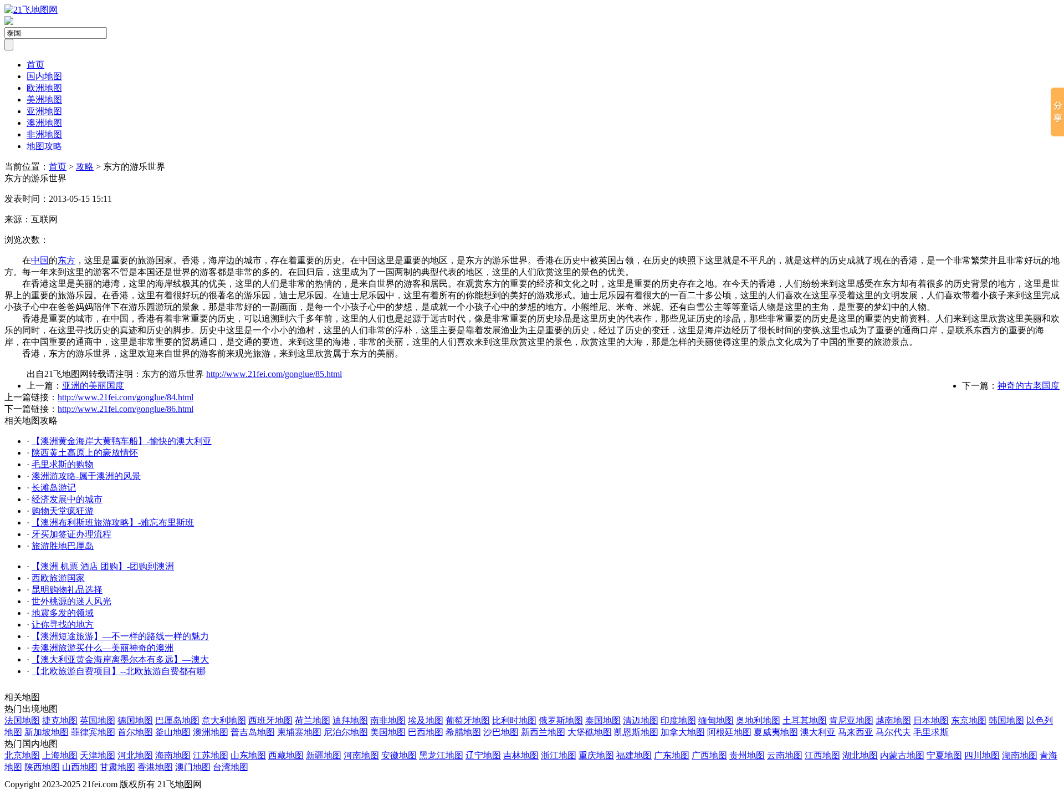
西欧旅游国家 (58, 578)
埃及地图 (425, 720)
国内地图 (44, 76)
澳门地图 (193, 767)
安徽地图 (399, 755)
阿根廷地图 (729, 732)
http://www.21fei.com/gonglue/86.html (125, 409)
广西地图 (709, 755)
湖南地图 (1019, 755)
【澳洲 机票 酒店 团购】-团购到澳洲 (103, 566)
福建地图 (634, 755)
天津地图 (97, 755)
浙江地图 (558, 755)
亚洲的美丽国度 (93, 385)
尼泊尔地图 (346, 732)
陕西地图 (42, 767)
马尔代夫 (893, 732)
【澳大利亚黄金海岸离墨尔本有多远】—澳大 (120, 659)
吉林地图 (521, 755)
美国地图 (388, 732)
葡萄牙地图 (468, 720)
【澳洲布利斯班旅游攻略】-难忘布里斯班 (113, 522)
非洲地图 (44, 134)
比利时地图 (514, 720)
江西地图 (822, 755)
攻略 (85, 166)
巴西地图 (425, 732)
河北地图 (135, 755)
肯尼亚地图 (851, 720)
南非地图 (388, 720)
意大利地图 (224, 720)
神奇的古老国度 (1029, 385)
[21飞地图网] (31, 9)
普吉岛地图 (253, 732)
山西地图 (80, 767)
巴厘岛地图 (177, 720)
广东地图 (671, 755)
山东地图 (248, 755)
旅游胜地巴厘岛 (63, 546)
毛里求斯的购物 (63, 464)
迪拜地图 (350, 720)
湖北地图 (860, 755)
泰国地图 (603, 720)
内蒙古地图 (902, 755)
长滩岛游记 (54, 487)
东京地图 (968, 720)
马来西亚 (855, 732)
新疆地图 (323, 755)
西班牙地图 (270, 720)
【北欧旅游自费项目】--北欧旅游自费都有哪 (119, 671)
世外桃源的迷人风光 (71, 601)
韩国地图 (1006, 720)
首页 (35, 64)
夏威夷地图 (776, 732)
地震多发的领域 (63, 613)
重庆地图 (596, 755)
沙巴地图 (501, 732)
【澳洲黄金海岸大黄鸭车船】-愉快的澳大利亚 (122, 441)
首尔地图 (135, 732)
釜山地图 (173, 732)
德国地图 (135, 720)
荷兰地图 (312, 720)
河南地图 (361, 755)
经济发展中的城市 (67, 499)
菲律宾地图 (93, 732)
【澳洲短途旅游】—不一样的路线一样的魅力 (120, 636)
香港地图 (155, 767)
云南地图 (784, 755)
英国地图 (97, 720)
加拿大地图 (683, 732)
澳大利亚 (818, 732)
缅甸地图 (716, 720)
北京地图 (22, 755)
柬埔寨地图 (299, 732)
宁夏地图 (944, 755)
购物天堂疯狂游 (63, 511)
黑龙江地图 (441, 755)
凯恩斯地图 (636, 732)
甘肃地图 (117, 767)
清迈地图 (640, 720)
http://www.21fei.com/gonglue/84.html (125, 397)
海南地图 (173, 755)
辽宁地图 (483, 755)
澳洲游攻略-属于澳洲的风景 (86, 476)
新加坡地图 (46, 732)
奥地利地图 (758, 720)
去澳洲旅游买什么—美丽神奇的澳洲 (102, 648)
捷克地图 (60, 720)
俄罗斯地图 (561, 720)
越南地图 (893, 720)
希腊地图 (463, 732)
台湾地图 (230, 767)
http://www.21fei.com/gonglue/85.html (274, 374)
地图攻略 (44, 146)
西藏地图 (286, 755)
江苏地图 (210, 755)
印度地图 (678, 720)
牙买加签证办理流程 (71, 534)
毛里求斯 (931, 732)
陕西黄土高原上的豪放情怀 (85, 452)
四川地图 (982, 755)
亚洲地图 (44, 111)
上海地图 (60, 755)
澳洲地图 (44, 123)
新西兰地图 (543, 732)
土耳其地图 (804, 720)
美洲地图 (44, 99)
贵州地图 (747, 755)
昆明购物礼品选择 (67, 589)
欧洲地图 (44, 88)
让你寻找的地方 (63, 624)
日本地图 (931, 720)
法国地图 (22, 720)
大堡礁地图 (589, 732)
